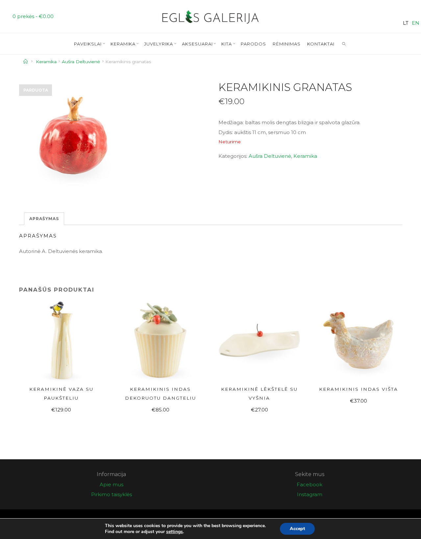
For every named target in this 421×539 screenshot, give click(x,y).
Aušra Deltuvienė (81, 61)
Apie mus (111, 484)
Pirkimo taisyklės (111, 494)
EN (415, 23)
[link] (344, 44)
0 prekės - (33, 16)
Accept (297, 528)
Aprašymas (44, 218)
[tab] (44, 219)
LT (406, 23)
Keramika (46, 61)
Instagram (309, 494)
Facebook (309, 484)
